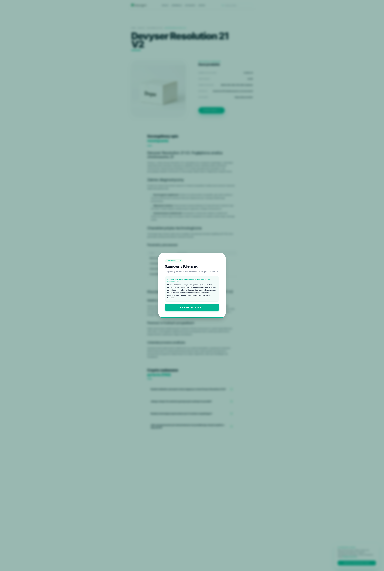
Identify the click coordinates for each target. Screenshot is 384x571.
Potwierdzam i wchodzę (192, 307)
